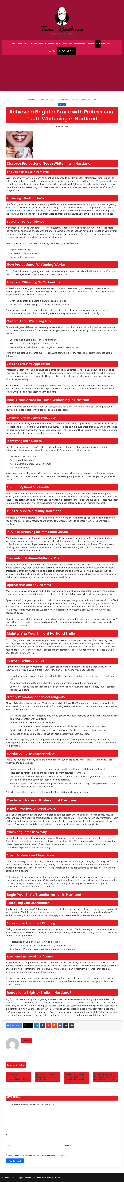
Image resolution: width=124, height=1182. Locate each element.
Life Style (90, 44)
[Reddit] (54, 1025)
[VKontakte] (60, 1025)
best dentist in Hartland (22, 210)
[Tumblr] (42, 1025)
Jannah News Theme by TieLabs (48, 1178)
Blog (98, 44)
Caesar (27, 1040)
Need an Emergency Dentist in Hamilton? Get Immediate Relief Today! (105, 1076)
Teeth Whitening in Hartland (103, 181)
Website (67, 1145)
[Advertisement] (62, 73)
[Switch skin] (54, 51)
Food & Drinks (24, 44)
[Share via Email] (65, 1025)
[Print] (71, 1025)
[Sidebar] (50, 51)
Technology (53, 44)
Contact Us (106, 44)
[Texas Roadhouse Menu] (62, 20)
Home (14, 44)
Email (8, 1145)
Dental (38, 100)
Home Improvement (77, 44)
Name (8, 1135)
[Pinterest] (48, 1025)
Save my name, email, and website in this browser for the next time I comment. (38, 1155)
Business (63, 44)
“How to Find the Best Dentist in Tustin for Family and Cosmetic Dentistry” (74, 1078)
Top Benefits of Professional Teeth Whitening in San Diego (17, 1076)
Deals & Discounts (38, 44)
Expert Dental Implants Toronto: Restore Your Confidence (46, 1076)
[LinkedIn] (36, 1025)
